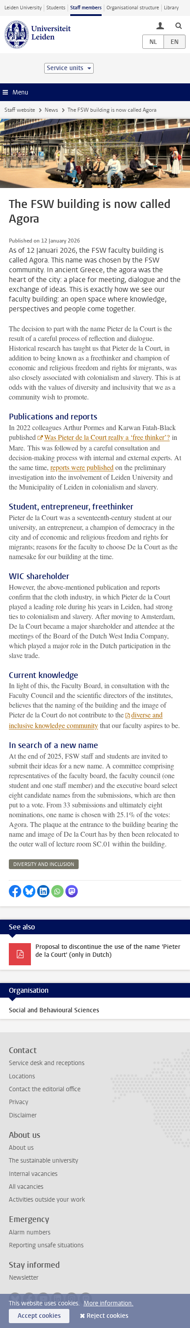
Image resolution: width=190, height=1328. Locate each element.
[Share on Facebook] (15, 891)
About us (21, 1148)
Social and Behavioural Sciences (54, 1010)
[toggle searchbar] (178, 25)
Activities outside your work (47, 1199)
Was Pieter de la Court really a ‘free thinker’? (107, 437)
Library (171, 7)
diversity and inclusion (43, 864)
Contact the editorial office (44, 1089)
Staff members (86, 7)
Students (55, 7)
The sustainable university (43, 1160)
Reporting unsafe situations (46, 1245)
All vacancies (26, 1187)
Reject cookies (107, 1316)
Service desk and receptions (46, 1063)
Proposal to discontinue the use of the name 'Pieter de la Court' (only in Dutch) (107, 951)
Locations (22, 1076)
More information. (108, 1303)
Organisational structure (132, 7)
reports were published (82, 467)
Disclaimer (23, 1115)
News (51, 110)
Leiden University (23, 7)
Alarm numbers (29, 1232)
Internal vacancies (33, 1174)
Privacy (18, 1102)
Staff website (19, 110)
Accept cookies (39, 1316)
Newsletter (23, 1277)
